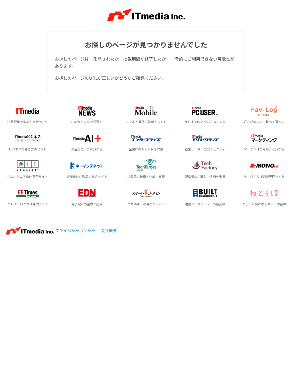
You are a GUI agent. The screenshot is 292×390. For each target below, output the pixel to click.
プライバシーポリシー (75, 230)
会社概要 (109, 230)
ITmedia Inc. (30, 231)
